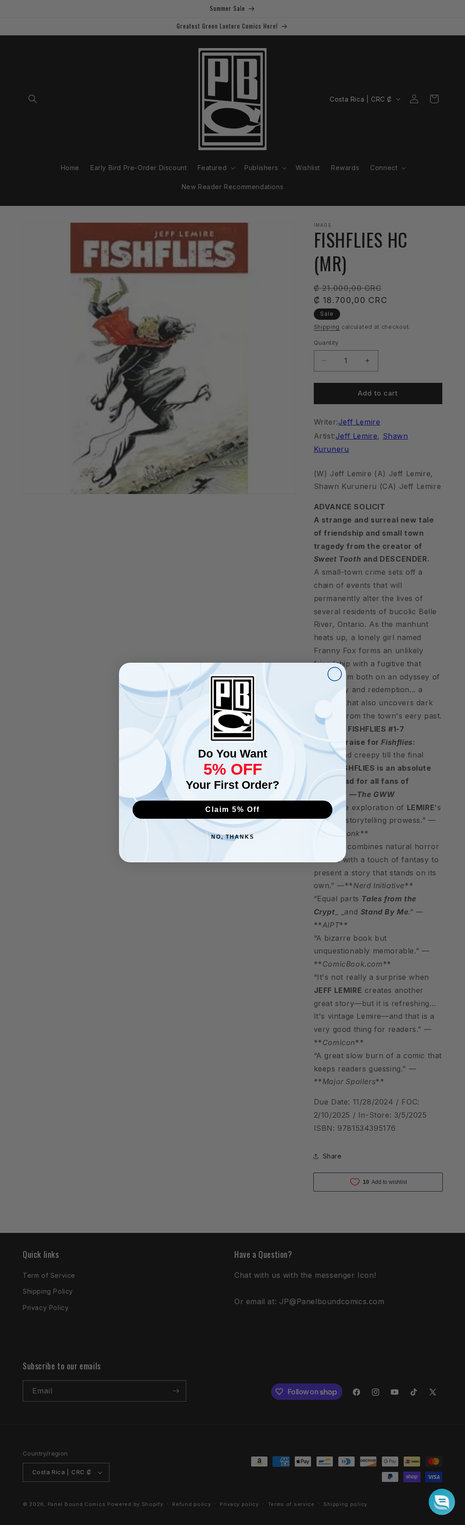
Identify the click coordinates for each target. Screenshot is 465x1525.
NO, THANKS (232, 837)
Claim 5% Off (232, 809)
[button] (442, 1502)
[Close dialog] (334, 674)
